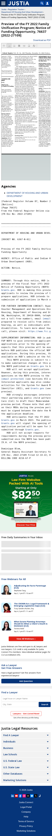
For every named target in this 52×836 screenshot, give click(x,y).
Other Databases (12, 773)
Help (26, 817)
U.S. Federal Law (12, 760)
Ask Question (26, 681)
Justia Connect (26, 802)
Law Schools (10, 754)
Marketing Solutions (14, 780)
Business (8, 748)
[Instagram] (24, 795)
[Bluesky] (31, 795)
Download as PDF (42, 40)
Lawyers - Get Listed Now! (26, 713)
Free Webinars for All (13, 579)
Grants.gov (8, 290)
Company (26, 812)
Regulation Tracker (16, 9)
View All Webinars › (26, 638)
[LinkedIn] (12, 795)
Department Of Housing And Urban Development (22, 12)
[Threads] (28, 795)
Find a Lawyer (9, 692)
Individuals (9, 741)
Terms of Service (26, 821)
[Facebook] (20, 795)
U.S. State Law (11, 767)
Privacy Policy (26, 826)
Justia (3, 9)
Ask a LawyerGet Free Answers (11, 667)
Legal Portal (26, 807)
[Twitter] (35, 795)
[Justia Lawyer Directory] (39, 795)
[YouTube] (16, 795)
